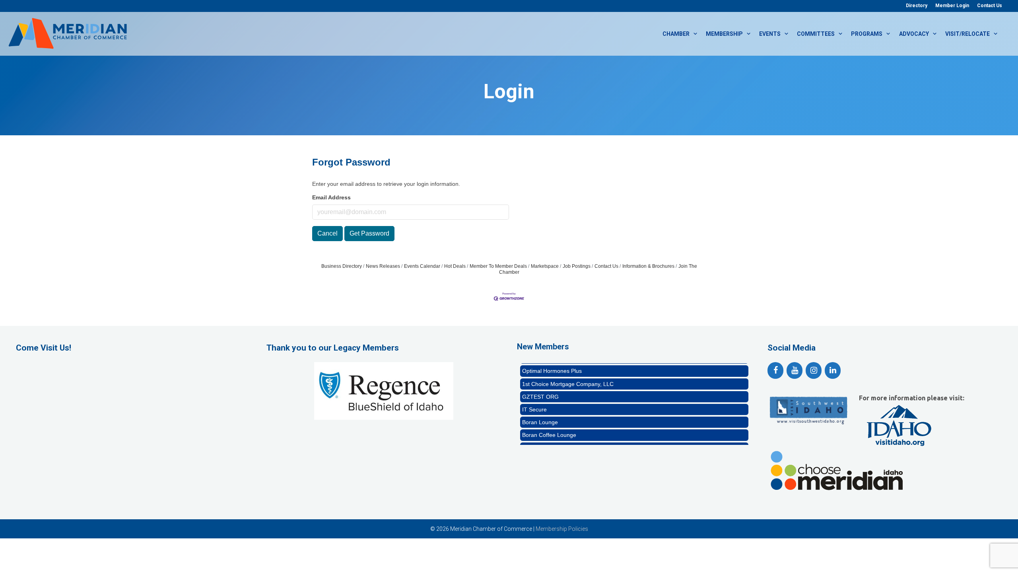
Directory (916, 5)
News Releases (383, 266)
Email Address (331, 197)
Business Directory (341, 266)
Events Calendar (422, 266)
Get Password (369, 233)
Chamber (676, 34)
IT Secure (534, 401)
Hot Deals (455, 266)
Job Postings (577, 266)
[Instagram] (814, 370)
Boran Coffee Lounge (549, 427)
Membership (724, 34)
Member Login (952, 5)
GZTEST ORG (540, 389)
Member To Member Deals (498, 266)
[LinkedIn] (833, 370)
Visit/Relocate (967, 34)
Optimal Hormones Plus (552, 363)
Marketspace (545, 266)
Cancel (327, 233)
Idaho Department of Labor (556, 440)
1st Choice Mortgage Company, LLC (568, 376)
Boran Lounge (540, 414)
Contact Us (989, 5)
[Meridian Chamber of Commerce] (67, 33)
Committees (816, 34)
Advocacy (914, 34)
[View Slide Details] (383, 390)
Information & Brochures (648, 266)
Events (770, 34)
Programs (866, 34)
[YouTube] (794, 370)
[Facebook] (775, 370)
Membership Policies (562, 529)
